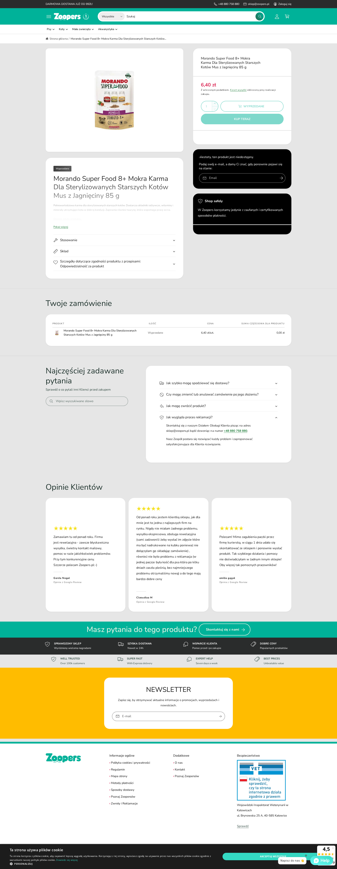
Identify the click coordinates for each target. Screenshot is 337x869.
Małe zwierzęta (81, 29)
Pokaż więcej (60, 227)
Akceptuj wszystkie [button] (273, 856)
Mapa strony (119, 776)
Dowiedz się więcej (67, 860)
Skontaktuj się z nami (222, 629)
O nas (179, 763)
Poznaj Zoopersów (123, 797)
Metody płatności (122, 783)
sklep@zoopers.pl (258, 4)
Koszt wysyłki (238, 90)
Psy (49, 29)
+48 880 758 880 (228, 4)
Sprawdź (243, 826)
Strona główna (59, 39)
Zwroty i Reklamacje (124, 803)
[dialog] (168, 856)
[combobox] (195, 16)
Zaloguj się (284, 4)
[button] (49, 16)
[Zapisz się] (220, 716)
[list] (168, 555)
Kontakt (180, 769)
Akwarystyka (106, 29)
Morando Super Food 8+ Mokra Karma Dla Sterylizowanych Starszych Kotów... (118, 39)
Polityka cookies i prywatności (130, 763)
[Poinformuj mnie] (281, 178)
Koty (62, 29)
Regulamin (118, 769)
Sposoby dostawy (122, 790)
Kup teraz (242, 119)
